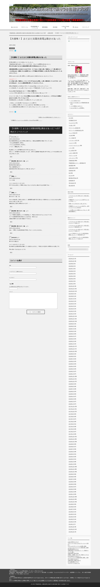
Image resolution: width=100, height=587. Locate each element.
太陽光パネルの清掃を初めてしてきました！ (49, 117)
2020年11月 (71, 318)
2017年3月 (71, 429)
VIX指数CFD (72, 120)
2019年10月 (71, 351)
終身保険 (71, 180)
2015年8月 (71, 476)
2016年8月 (71, 446)
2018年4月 (71, 396)
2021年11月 (71, 288)
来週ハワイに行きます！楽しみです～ (78, 203)
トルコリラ (71, 143)
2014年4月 (71, 516)
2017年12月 (71, 406)
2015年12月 (71, 466)
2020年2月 (71, 341)
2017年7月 (71, 419)
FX (69, 118)
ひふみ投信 (71, 150)
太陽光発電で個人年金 (73, 553)
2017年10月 (71, 411)
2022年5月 (71, 273)
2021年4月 (71, 306)
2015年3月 (71, 489)
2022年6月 (71, 271)
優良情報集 (45, 27)
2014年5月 (71, 514)
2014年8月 (71, 506)
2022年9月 (71, 263)
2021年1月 (71, 313)
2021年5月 (71, 303)
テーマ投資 (71, 138)
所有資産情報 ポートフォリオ (35, 27)
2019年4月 (71, 366)
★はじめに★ (14, 27)
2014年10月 (71, 501)
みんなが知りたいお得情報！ (77, 108)
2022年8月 (71, 266)
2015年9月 (71, 474)
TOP (28, 33)
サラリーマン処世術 (74, 128)
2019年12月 (71, 346)
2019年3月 (71, 368)
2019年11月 (71, 348)
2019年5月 (71, 363)
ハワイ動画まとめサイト (76, 106)
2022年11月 (71, 258)
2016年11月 (71, 439)
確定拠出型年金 (72, 178)
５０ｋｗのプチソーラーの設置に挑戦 (77, 546)
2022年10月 (71, 261)
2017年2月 (71, 431)
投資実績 (71, 170)
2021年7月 (71, 298)
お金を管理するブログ (73, 542)
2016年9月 (71, 444)
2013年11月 (71, 529)
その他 (70, 135)
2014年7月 (71, 509)
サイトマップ (85, 27)
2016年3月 (71, 459)
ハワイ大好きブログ (75, 100)
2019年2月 (71, 371)
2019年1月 (71, 374)
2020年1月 (71, 343)
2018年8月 (71, 386)
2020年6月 (71, 331)
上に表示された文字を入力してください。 (19, 286)
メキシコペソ (72, 158)
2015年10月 (71, 471)
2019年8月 (71, 356)
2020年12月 (71, 316)
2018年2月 (71, 401)
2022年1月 (71, 283)
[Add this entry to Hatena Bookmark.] (15, 50)
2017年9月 (71, 414)
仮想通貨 (71, 165)
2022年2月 (71, 281)
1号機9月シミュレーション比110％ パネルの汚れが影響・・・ (26, 120)
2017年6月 (71, 421)
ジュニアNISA (72, 133)
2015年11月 (71, 469)
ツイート (11, 50)
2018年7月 (71, 389)
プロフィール (24, 27)
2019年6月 (71, 361)
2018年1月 (71, 404)
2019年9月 (71, 353)
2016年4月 (71, 456)
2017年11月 (71, 409)
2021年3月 (71, 308)
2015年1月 (71, 494)
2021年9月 (71, 293)
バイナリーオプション (74, 145)
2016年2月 (71, 461)
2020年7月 (71, 328)
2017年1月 (71, 434)
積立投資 (55, 27)
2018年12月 (71, 376)
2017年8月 (71, 416)
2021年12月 (71, 286)
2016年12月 (71, 436)
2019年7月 (71, 358)
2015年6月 (71, 481)
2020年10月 (71, 321)
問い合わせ (75, 27)
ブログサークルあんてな (74, 563)
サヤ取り (71, 125)
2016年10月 (71, 441)
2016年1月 (71, 464)
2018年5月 (71, 394)
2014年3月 (71, 519)
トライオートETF (73, 140)
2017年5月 (71, 424)
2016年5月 (71, 454)
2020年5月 (71, 333)
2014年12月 (71, 496)
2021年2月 (71, 311)
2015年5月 (71, 484)
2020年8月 (71, 326)
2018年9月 (71, 384)
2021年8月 (71, 296)
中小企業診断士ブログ (73, 561)
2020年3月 (71, 338)
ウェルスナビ (72, 123)
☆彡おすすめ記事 (65, 27)
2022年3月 (71, 278)
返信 (11, 156)
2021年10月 (71, 291)
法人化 (70, 175)
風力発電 (71, 185)
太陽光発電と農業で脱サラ (74, 560)
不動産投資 (71, 160)
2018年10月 (71, 381)
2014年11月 (71, 499)
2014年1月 (71, 524)
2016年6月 (71, 451)
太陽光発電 (12, 48)
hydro (76, 223)
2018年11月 (71, 379)
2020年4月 (71, 336)
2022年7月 (71, 268)
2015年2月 (71, 491)
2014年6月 (71, 511)
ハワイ (70, 148)
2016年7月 (71, 449)
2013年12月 (71, 526)
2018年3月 (71, 399)
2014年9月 (71, 504)
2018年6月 (71, 391)
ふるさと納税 (72, 153)
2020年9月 (71, 323)
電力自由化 (71, 183)
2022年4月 (71, 276)
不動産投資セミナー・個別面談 (76, 163)
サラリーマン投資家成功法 (75, 130)
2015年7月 (71, 479)
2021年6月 (71, 301)
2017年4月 (71, 426)
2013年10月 (71, 531)
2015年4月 (71, 486)
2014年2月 (71, 521)
